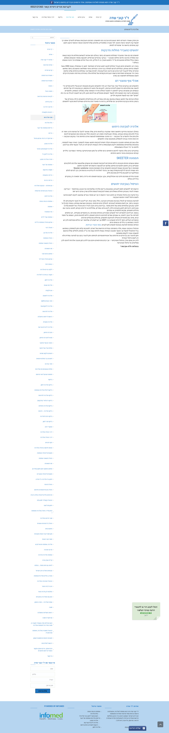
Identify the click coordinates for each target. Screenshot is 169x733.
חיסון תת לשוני (48, 505)
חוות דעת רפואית (47, 539)
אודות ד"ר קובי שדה (46, 60)
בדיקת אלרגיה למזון (46, 385)
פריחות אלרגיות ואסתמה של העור (90, 718)
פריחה (50, 133)
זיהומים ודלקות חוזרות (46, 353)
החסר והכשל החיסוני (46, 343)
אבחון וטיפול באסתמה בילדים (43, 222)
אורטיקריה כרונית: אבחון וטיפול (43, 138)
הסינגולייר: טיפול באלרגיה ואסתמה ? (41, 512)
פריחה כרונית (48, 180)
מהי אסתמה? (48, 212)
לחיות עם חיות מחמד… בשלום (43, 565)
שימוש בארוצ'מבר (47, 254)
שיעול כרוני (49, 227)
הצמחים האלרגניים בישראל (44, 571)
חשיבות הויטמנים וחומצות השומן (42, 638)
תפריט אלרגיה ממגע (46, 159)
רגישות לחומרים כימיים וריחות (89, 725)
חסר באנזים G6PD (46, 301)
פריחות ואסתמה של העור (44, 128)
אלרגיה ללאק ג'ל (47, 154)
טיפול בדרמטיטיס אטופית (44, 523)
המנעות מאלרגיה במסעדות (44, 597)
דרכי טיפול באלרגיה (46, 432)
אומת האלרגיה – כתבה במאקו (43, 602)
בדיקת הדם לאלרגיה (46, 416)
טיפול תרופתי (48, 484)
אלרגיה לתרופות (47, 311)
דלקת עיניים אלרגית (46, 269)
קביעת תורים (48, 70)
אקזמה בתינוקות (47, 170)
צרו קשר (49, 656)
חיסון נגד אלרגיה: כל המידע (44, 479)
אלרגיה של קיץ (47, 233)
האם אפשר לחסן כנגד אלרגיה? (88, 716)
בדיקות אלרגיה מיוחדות (45, 406)
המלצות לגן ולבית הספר (45, 592)
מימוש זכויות (48, 529)
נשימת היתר (48, 264)
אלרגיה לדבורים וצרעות (45, 327)
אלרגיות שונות (48, 285)
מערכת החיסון (48, 332)
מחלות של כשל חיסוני (45, 348)
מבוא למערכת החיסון (46, 338)
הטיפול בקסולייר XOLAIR (44, 500)
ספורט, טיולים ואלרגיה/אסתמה (43, 576)
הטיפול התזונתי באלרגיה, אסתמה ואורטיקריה (42, 632)
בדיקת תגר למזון (47, 421)
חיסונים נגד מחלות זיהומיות (44, 359)
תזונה (50, 607)
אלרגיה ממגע (48, 144)
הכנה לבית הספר (47, 586)
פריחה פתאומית (47, 175)
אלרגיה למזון (48, 280)
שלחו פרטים (43, 691)
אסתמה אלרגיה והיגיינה (45, 555)
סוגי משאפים (48, 248)
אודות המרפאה (47, 65)
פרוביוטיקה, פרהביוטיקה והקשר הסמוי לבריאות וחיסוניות (43, 649)
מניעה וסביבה (48, 550)
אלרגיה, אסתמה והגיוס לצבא (43, 544)
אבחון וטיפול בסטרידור (45, 259)
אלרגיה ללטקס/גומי (46, 306)
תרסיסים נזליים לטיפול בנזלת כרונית (41, 495)
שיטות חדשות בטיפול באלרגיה (43, 448)
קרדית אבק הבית (47, 560)
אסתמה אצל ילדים (46, 217)
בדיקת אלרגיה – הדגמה (45, 411)
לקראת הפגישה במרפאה (44, 96)
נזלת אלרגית (48, 123)
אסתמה (50, 206)
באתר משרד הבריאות (93, 224)
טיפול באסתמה (47, 238)
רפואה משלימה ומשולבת (45, 613)
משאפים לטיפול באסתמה (44, 453)
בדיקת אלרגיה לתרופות (45, 395)
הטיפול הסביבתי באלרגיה (44, 581)
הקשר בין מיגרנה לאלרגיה (44, 275)
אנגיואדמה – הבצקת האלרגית (43, 186)
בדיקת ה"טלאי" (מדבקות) (44, 400)
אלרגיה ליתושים (47, 296)
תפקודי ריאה (48, 427)
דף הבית (49, 49)
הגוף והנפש (48, 442)
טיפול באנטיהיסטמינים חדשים (43, 490)
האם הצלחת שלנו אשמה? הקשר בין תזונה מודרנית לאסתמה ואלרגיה (41, 624)
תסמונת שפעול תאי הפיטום (44, 374)
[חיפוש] (32, 37)
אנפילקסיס (49, 290)
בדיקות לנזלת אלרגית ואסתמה (43, 390)
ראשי (50, 29)
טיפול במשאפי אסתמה (45, 243)
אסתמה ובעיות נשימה (45, 201)
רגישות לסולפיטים (47, 643)
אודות (50, 54)
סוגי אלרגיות (44, 29)
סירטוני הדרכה (47, 107)
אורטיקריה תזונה (47, 618)
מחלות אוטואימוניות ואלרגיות (43, 369)
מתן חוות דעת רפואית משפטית (43, 534)
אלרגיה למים (48, 196)
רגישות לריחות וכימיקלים (45, 317)
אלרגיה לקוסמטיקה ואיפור (44, 149)
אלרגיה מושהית (47, 322)
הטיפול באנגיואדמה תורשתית (43, 191)
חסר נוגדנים (48, 364)
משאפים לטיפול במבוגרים (44, 474)
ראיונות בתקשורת (47, 112)
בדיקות (50, 379)
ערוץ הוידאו (48, 102)
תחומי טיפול (48, 91)
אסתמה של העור (47, 165)
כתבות (50, 86)
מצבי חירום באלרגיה (46, 518)
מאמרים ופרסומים (47, 75)
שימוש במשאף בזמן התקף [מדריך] (42, 469)
